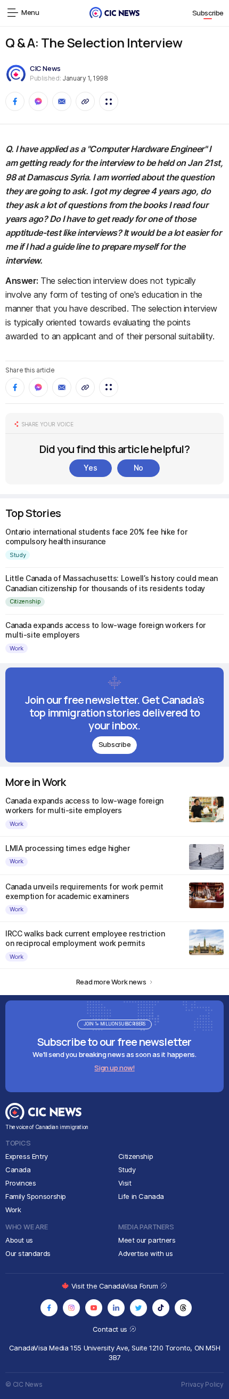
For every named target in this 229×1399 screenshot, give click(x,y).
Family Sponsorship (35, 1196)
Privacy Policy (202, 1384)
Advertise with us (145, 1253)
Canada (18, 1169)
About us (19, 1240)
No (138, 467)
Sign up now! (114, 1067)
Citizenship (25, 601)
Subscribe (208, 13)
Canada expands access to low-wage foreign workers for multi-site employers (84, 805)
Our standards (28, 1253)
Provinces (20, 1183)
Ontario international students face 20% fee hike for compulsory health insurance (96, 536)
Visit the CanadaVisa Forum (115, 1286)
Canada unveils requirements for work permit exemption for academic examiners (84, 891)
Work (16, 648)
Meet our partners (146, 1240)
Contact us (111, 1329)
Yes (90, 467)
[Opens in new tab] (49, 1307)
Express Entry (26, 1156)
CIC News (45, 68)
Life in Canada (141, 1196)
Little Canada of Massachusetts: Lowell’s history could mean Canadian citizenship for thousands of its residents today (111, 583)
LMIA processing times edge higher (67, 848)
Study (18, 555)
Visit (125, 1183)
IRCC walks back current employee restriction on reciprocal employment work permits (85, 938)
